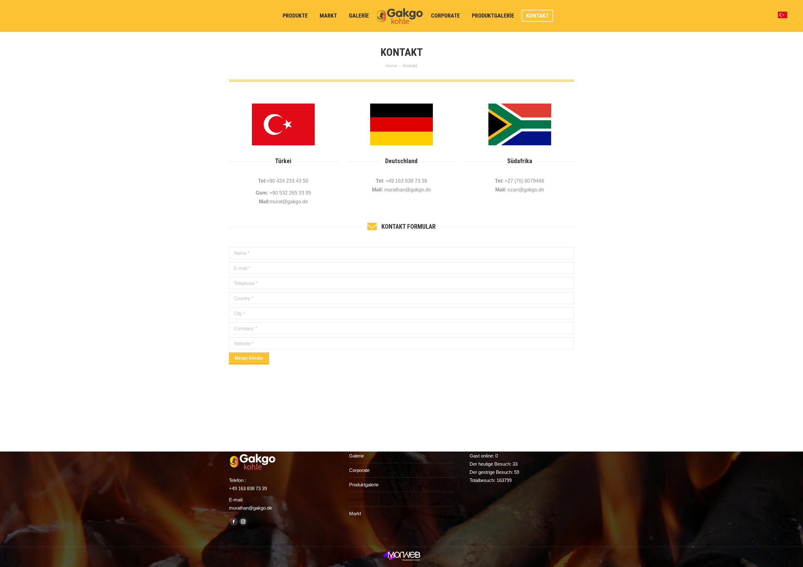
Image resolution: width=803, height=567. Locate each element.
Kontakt (357, 499)
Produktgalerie (364, 484)
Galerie (356, 455)
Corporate (359, 470)
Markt (355, 513)
